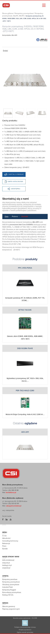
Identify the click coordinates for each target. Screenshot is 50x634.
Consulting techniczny (10, 541)
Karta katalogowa (15, 181)
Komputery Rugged (9, 590)
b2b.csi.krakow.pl (8, 560)
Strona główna (7, 13)
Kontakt (25, 216)
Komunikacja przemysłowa (11, 592)
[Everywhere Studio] (25, 623)
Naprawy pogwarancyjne (11, 609)
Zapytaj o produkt (16, 174)
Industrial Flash (7, 587)
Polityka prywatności (25, 630)
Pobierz (15, 216)
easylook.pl (6, 568)
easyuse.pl (6, 563)
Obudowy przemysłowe (10, 585)
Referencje (6, 543)
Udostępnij (15, 189)
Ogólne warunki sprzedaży (25, 632)
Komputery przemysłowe (24, 13)
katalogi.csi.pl (7, 565)
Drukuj (5, 51)
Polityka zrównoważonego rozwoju (25, 627)
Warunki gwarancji (8, 606)
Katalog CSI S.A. (7, 595)
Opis (6, 216)
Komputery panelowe (9, 579)
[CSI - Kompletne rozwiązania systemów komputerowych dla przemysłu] (11, 473)
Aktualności (6, 538)
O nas (4, 536)
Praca (4, 546)
